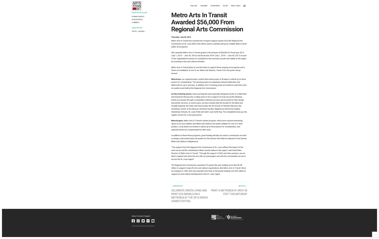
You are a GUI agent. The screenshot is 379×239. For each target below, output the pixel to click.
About (134, 216)
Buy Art (225, 6)
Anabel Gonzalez (138, 16)
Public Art (193, 6)
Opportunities (215, 6)
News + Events (235, 6)
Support (147, 216)
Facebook (141, 31)
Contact (140, 216)
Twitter (134, 31)
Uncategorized (138, 19)
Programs (203, 6)
